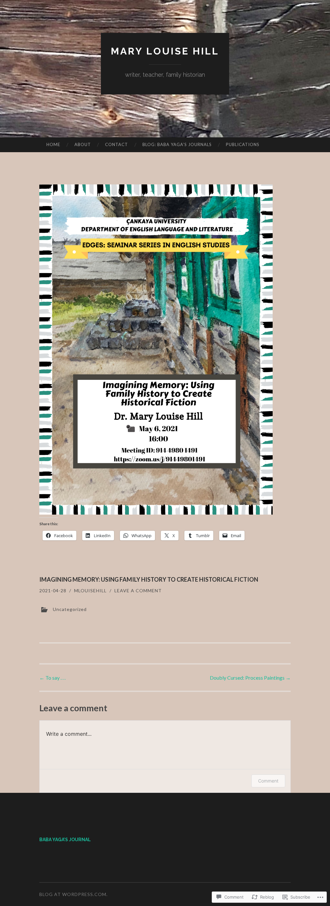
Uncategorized (70, 609)
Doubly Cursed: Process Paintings (250, 678)
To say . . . (52, 678)
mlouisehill (90, 590)
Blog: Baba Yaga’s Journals (177, 144)
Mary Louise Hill (165, 51)
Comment (268, 780)
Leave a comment (138, 590)
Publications (242, 144)
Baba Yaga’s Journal (65, 839)
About (82, 144)
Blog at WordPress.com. (73, 894)
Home (53, 144)
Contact (116, 144)
